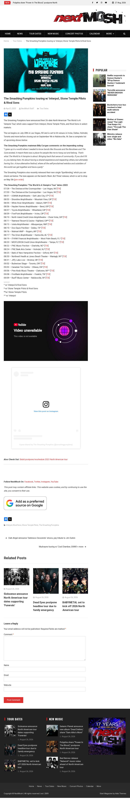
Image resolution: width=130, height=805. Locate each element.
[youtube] (106, 2)
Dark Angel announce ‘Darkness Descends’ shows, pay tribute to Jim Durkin (41, 538)
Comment (9, 634)
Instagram (45, 482)
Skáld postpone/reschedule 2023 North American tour (44, 459)
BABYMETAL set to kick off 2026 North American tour (73, 606)
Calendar (95, 33)
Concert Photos (74, 33)
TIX (58, 188)
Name (6, 665)
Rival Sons (17, 525)
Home (8, 33)
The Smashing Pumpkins (49, 525)
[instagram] (101, 2)
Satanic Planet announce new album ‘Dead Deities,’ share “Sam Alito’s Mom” (71, 729)
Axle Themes (120, 793)
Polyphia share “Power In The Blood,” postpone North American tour (71, 745)
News (20, 33)
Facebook (28, 482)
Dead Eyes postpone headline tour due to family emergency (45, 606)
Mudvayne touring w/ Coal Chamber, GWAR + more (61, 546)
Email (6, 675)
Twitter (37, 482)
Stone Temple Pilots (30, 525)
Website (7, 685)
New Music (53, 33)
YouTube (54, 482)
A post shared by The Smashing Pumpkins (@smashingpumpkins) (45, 445)
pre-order (19, 179)
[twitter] (97, 2)
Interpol (9, 525)
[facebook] (92, 2)
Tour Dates (35, 33)
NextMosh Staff (27, 108)
